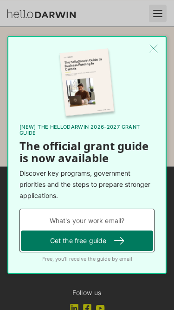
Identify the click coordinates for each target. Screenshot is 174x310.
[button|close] (153, 49)
